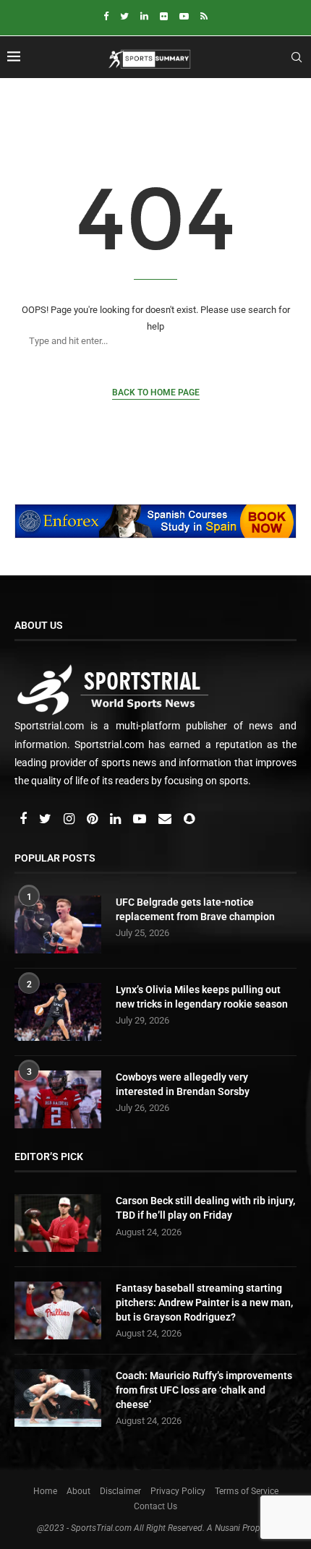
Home (45, 1491)
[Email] (166, 819)
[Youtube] (184, 16)
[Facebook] (105, 16)
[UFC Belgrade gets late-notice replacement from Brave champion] (57, 924)
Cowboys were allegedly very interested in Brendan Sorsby (183, 1084)
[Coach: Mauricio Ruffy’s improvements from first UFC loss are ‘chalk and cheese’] (57, 1398)
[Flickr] (164, 16)
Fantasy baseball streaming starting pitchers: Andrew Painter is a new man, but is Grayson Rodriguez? (204, 1302)
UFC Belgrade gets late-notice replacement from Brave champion (195, 909)
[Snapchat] (189, 819)
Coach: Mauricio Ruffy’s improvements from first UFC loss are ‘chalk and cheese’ (204, 1389)
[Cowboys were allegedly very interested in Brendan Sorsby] (57, 1099)
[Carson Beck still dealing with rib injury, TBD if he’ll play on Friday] (57, 1223)
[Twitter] (124, 16)
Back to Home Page (156, 392)
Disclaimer (120, 1491)
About (78, 1491)
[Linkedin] (144, 16)
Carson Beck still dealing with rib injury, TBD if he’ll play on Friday (205, 1208)
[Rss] (204, 16)
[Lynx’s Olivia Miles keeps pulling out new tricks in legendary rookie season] (57, 1012)
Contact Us (155, 1506)
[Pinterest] (93, 819)
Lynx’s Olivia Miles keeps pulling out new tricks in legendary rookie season (202, 997)
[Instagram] (70, 819)
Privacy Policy (177, 1491)
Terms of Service (246, 1491)
